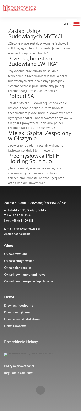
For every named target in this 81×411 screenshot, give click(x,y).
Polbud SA (21, 96)
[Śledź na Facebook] (40, 390)
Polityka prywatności (19, 366)
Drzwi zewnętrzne (17, 312)
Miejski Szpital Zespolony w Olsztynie (39, 135)
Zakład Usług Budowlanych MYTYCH (36, 33)
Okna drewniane (16, 254)
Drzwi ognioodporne (18, 305)
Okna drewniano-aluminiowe (24, 274)
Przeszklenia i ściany (21, 341)
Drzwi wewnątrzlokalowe (22, 319)
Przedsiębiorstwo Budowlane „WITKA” (33, 61)
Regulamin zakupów (18, 373)
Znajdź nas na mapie (17, 233)
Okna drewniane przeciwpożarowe (28, 281)
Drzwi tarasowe (15, 326)
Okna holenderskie (17, 267)
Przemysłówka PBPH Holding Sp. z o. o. (34, 158)
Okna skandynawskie (19, 261)
